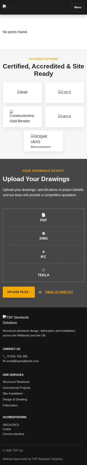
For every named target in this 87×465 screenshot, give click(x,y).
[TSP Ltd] (21, 7)
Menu (78, 7)
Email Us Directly (59, 292)
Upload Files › (18, 292)
